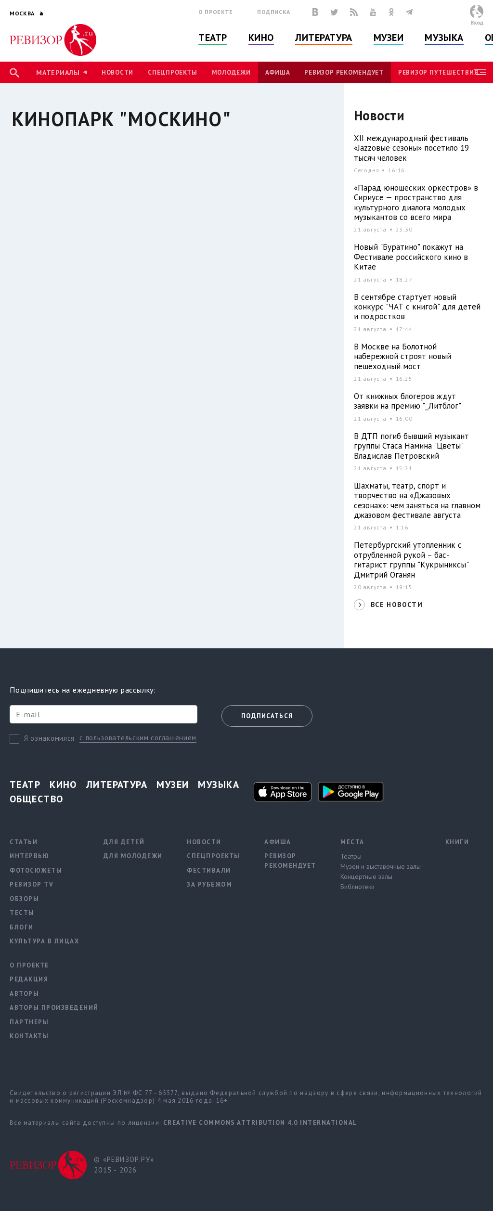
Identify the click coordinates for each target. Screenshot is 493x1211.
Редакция (29, 979)
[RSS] (354, 12)
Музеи (389, 37)
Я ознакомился (49, 738)
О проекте (215, 11)
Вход (476, 22)
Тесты (22, 913)
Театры (351, 856)
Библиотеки (357, 886)
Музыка (444, 37)
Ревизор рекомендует (343, 72)
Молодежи (231, 72)
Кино (261, 37)
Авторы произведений (54, 1008)
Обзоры (24, 899)
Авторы (24, 994)
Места (352, 842)
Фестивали (209, 870)
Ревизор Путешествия (438, 72)
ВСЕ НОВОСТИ (397, 604)
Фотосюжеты (36, 870)
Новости (117, 72)
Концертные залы (366, 876)
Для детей (124, 842)
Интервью (29, 856)
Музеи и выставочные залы (380, 866)
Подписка (273, 11)
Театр (212, 37)
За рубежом (209, 884)
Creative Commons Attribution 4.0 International (260, 1123)
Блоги (22, 927)
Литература (323, 37)
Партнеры (29, 1022)
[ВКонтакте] (315, 12)
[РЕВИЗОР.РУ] (53, 40)
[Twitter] (334, 12)
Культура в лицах (44, 941)
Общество (37, 799)
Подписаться (267, 716)
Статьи (24, 842)
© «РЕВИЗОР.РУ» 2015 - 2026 (124, 1165)
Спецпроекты (172, 72)
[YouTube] (373, 12)
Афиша (277, 72)
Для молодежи (133, 856)
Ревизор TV (31, 884)
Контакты (29, 1036)
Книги (457, 842)
